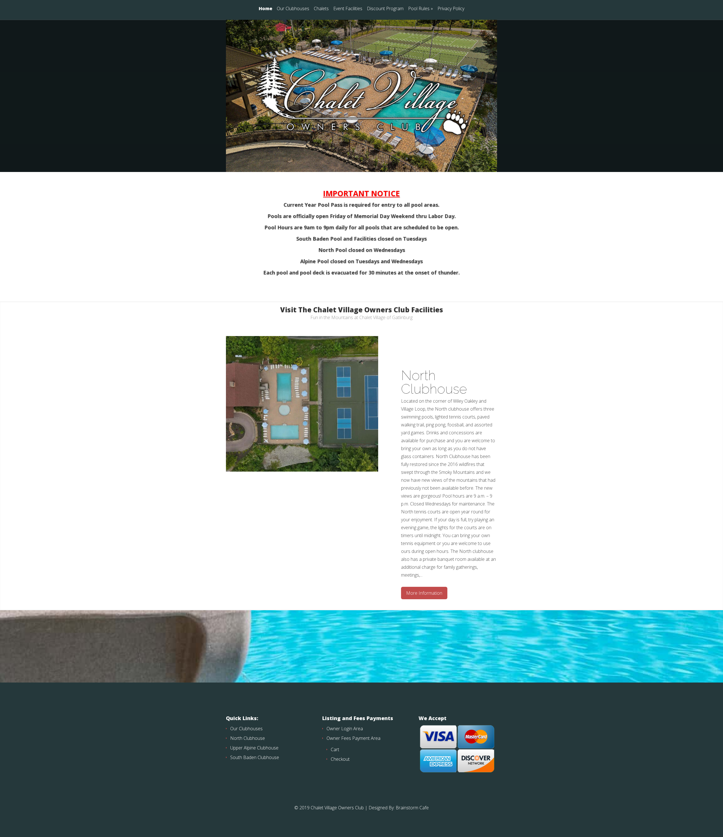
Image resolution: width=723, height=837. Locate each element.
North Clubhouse (434, 382)
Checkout (340, 759)
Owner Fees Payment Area (353, 738)
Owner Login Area (344, 728)
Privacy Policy (450, 9)
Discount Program (385, 9)
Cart (335, 749)
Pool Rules (420, 9)
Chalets (321, 9)
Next (517, 453)
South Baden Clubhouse (254, 757)
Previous (205, 453)
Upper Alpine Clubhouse (254, 748)
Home (265, 9)
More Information (424, 593)
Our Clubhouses (293, 9)
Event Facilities (347, 9)
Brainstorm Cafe (412, 808)
